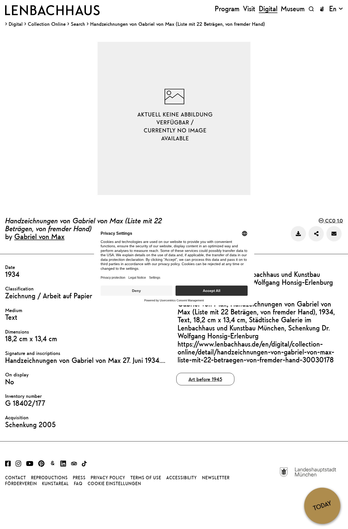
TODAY (322, 505)
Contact (15, 477)
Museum (293, 9)
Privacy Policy (108, 477)
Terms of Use (145, 477)
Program (227, 9)
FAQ (78, 483)
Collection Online (47, 24)
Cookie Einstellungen (114, 483)
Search (78, 24)
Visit (249, 9)
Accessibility (181, 477)
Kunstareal (55, 483)
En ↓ (336, 9)
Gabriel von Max (39, 236)
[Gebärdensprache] (322, 9)
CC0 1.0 (333, 220)
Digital (16, 24)
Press (79, 477)
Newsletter (216, 477)
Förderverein (21, 483)
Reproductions (49, 477)
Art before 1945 (205, 379)
